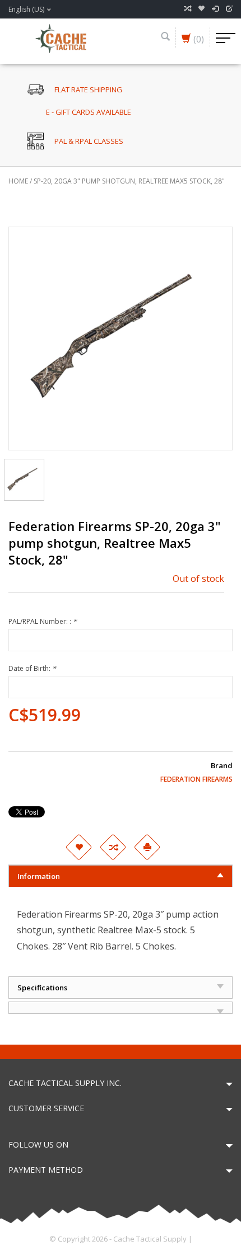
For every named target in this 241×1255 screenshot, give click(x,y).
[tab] (120, 876)
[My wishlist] (201, 8)
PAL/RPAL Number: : (42, 621)
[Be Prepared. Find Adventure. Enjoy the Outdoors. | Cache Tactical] (61, 37)
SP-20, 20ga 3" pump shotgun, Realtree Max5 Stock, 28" (129, 181)
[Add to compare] (112, 847)
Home (18, 181)
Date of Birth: (32, 668)
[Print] (146, 847)
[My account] (215, 8)
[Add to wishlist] (78, 847)
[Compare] (187, 8)
